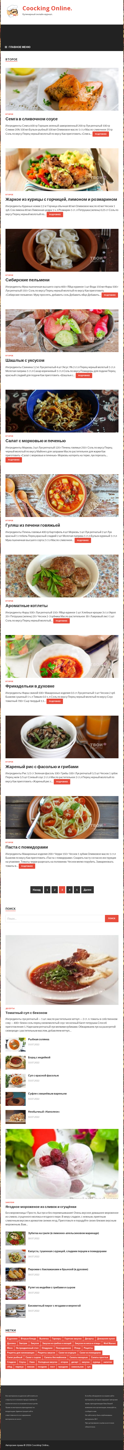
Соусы (22, 1362)
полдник (42, 1366)
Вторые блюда (28, 1338)
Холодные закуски (47, 1362)
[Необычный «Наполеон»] (15, 1122)
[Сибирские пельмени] (62, 251)
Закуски (9, 1202)
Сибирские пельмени (27, 279)
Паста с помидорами (26, 847)
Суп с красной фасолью (43, 1075)
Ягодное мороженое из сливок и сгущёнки (40, 1207)
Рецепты (88, 1348)
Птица (77, 1348)
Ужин (32, 1362)
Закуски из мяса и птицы (87, 1343)
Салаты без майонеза (55, 1357)
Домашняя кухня (106, 1338)
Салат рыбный (14, 1357)
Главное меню (20, 46)
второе (64, 1362)
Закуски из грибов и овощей (56, 1343)
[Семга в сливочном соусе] (62, 90)
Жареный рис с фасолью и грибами (41, 766)
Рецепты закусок (46, 1352)
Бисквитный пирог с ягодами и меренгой (54, 1305)
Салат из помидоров (90, 1352)
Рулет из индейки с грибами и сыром (51, 1287)
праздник (63, 1366)
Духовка (11, 1343)
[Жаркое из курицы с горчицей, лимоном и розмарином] (62, 171)
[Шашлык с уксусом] (62, 332)
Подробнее (101, 134)
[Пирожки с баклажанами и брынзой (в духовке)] (15, 1280)
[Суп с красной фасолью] (15, 1086)
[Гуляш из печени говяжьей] (62, 497)
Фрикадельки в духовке (29, 685)
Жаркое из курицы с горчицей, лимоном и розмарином (61, 199)
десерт (74, 1362)
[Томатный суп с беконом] (62, 1005)
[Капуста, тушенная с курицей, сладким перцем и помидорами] (15, 1262)
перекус (20, 1366)
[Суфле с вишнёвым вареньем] (15, 1104)
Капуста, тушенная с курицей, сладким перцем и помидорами (67, 1251)
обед (9, 1366)
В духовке (12, 1338)
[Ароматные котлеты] (62, 577)
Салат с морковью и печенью (35, 440)
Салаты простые (99, 1357)
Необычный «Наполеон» (44, 1111)
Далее (87, 889)
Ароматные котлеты (26, 605)
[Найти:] (62, 918)
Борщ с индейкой (39, 1057)
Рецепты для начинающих (20, 1352)
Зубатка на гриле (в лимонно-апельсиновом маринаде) (63, 1233)
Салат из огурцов (67, 1352)
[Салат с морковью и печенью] (62, 412)
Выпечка (44, 1338)
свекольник (77, 1366)
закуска (85, 1362)
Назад (37, 889)
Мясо (10, 1348)
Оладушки (47, 1348)
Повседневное (63, 1348)
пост (52, 1366)
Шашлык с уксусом (24, 360)
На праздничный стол (27, 1348)
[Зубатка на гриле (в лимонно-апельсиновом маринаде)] (15, 1244)
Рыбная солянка (38, 1039)
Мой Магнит (110, 1343)
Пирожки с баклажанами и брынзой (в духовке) (58, 1269)
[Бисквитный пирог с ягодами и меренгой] (15, 1316)
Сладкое (11, 1362)
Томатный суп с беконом (26, 1013)
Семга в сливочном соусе (31, 118)
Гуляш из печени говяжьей (32, 525)
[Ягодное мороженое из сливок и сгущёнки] (62, 1199)
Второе (9, 114)
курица (96, 1362)
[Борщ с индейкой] (15, 1068)
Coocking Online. (47, 8)
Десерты (10, 1008)
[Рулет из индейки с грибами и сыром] (15, 1298)
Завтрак (23, 1343)
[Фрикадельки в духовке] (62, 657)
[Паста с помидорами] (62, 818)
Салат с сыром (33, 1357)
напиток (107, 1362)
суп (89, 1366)
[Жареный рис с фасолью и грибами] (62, 738)
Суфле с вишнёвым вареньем (47, 1093)
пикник (31, 1366)
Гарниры (56, 1338)
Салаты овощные (79, 1357)
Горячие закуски (73, 1338)
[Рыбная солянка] (15, 1050)
